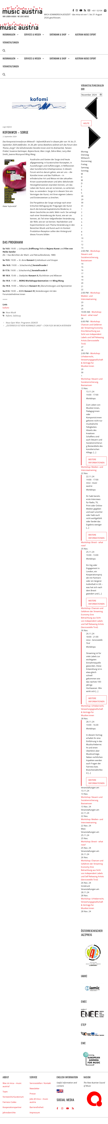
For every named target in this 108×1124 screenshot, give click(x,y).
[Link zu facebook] (73, 10)
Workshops (91, 398)
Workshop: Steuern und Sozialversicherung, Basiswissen (91, 381)
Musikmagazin (9, 34)
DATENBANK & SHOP (58, 34)
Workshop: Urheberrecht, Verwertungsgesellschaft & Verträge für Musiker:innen (92, 359)
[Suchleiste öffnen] (4, 50)
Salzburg (17, 315)
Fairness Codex (9, 1102)
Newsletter (34, 1088)
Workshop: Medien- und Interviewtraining (90, 295)
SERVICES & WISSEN (32, 34)
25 (82, 308)
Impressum (35, 1112)
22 (82, 289)
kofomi (6, 307)
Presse (33, 1093)
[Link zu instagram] (77, 10)
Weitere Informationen (96, 461)
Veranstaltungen (11, 42)
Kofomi (9, 315)
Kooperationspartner (12, 1107)
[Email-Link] (89, 10)
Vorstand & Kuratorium (13, 1096)
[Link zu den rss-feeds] (85, 10)
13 (82, 248)
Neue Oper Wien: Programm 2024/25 (22, 322)
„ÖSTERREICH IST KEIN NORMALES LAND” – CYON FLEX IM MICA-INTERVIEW (38, 325)
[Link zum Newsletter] (105, 10)
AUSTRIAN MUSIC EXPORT (85, 34)
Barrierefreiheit (36, 1107)
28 (82, 350)
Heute (86, 123)
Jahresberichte (9, 1112)
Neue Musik (11, 312)
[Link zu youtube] (81, 10)
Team (5, 1091)
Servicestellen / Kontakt (40, 1083)
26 (82, 318)
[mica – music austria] (19, 26)
